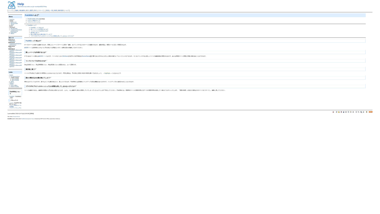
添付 (35, 10)
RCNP (11, 75)
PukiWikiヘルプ (32, 25)
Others (12, 33)
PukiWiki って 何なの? (37, 27)
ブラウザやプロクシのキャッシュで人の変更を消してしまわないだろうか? (52, 36)
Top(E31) (11, 19)
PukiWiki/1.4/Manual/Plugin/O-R (15, 55)
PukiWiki (11, 96)
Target (12, 24)
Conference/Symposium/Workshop (16, 30)
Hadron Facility (15, 86)
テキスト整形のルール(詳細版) (15, 106)
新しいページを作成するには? (39, 29)
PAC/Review (14, 28)
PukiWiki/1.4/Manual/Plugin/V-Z (15, 50)
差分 (27, 10)
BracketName (86, 56)
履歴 (31, 10)
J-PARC (11, 84)
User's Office (14, 85)
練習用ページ (28, 47)
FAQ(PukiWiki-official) (34, 19)
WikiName (65, 56)
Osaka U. (11, 82)
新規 (47, 10)
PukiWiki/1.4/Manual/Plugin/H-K (15, 61)
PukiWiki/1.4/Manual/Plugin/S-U (15, 53)
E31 (10, 47)
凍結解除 (22, 10)
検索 (55, 10)
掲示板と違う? (35, 32)
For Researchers (15, 76)
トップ (10, 10)
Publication (14, 32)
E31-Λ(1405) (15, 79)
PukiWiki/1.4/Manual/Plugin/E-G (15, 63)
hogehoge (107, 73)
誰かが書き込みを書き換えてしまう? (41, 34)
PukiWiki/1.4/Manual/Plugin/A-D (15, 66)
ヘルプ (67, 10)
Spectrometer (14, 23)
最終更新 (61, 10)
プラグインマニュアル (15, 107)
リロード (40, 10)
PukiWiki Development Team (27, 118)
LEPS (12, 81)
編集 (16, 10)
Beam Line (13, 22)
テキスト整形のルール (34, 20)
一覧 (51, 10)
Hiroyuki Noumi (16, 116)
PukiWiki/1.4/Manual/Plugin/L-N (15, 58)
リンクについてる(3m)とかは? (39, 31)
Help (21, 4)
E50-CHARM (15, 80)
